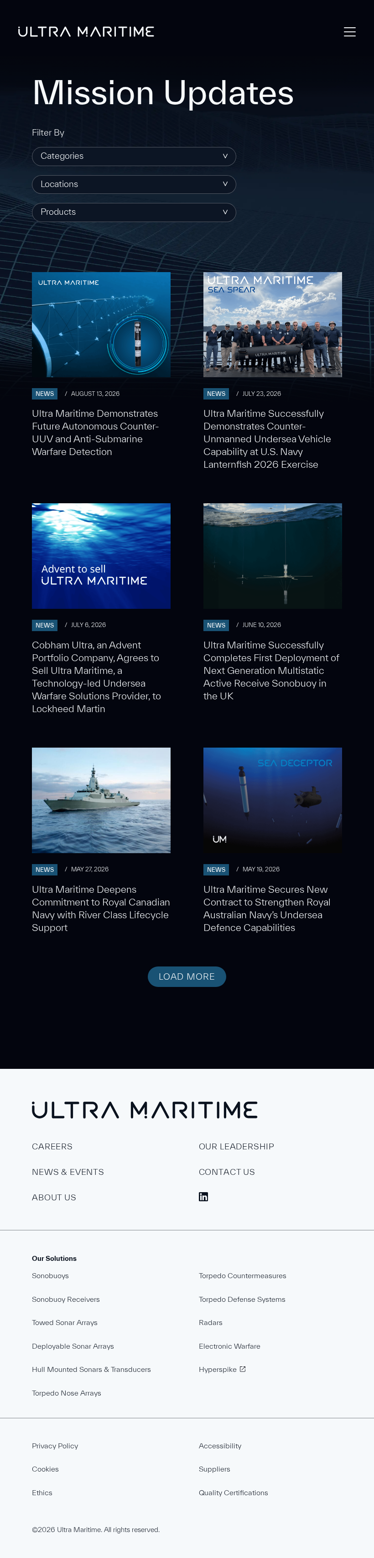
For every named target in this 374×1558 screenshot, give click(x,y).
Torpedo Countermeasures (242, 1275)
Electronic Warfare (229, 1346)
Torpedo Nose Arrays (66, 1393)
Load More (187, 976)
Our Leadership (237, 1146)
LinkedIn (203, 1196)
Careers (52, 1146)
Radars (211, 1322)
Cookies (45, 1469)
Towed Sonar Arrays (65, 1322)
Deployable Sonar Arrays (73, 1346)
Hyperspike (218, 1369)
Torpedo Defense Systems (242, 1299)
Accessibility (220, 1446)
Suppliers (214, 1469)
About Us (54, 1197)
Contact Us (227, 1172)
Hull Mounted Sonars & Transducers (91, 1369)
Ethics (42, 1492)
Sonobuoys (50, 1275)
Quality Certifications (233, 1492)
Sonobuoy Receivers (66, 1299)
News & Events (68, 1172)
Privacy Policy (55, 1446)
